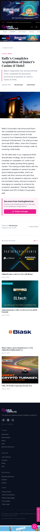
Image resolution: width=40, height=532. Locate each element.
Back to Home (8, 48)
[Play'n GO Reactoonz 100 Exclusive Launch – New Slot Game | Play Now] (20, 38)
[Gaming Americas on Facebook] (3, 420)
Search (4, 483)
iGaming (31, 32)
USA (3, 444)
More (35, 240)
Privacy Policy (6, 492)
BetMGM (12, 32)
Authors (4, 479)
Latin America (6, 457)
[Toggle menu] (36, 27)
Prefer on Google (21, 211)
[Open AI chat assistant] (34, 526)
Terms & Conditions (8, 495)
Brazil (5, 32)
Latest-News (22, 32)
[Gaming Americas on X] (13, 420)
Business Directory (8, 447)
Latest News (31, 85)
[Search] (32, 27)
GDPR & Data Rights (8, 498)
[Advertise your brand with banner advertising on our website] (20, 528)
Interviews (5, 434)
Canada (4, 460)
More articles (34, 226)
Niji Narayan (18, 85)
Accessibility (6, 501)
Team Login (5, 504)
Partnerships (6, 437)
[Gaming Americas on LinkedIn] (8, 420)
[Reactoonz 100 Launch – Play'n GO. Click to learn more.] (20, 10)
